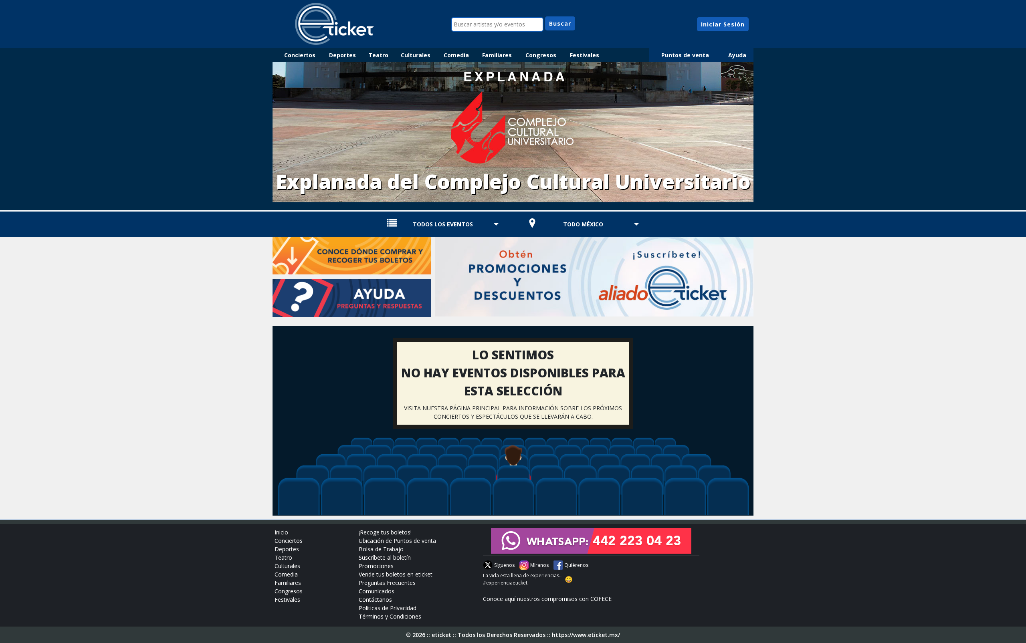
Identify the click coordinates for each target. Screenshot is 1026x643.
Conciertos (299, 55)
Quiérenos (576, 565)
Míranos (539, 565)
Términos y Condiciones (390, 616)
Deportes (342, 55)
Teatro (378, 55)
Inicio (281, 532)
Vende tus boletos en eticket (395, 574)
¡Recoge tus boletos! (385, 532)
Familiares (497, 55)
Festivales (584, 55)
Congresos (540, 55)
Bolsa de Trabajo (381, 549)
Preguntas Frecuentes (387, 583)
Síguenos (504, 565)
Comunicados (376, 591)
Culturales (415, 55)
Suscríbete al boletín (385, 557)
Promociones (376, 566)
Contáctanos (375, 599)
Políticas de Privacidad (387, 608)
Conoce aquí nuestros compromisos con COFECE (547, 599)
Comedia (456, 55)
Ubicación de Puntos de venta (397, 540)
